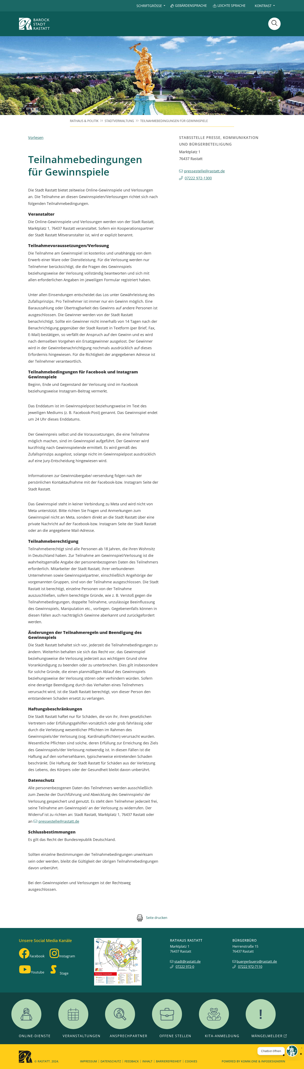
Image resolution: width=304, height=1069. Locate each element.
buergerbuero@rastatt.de (257, 961)
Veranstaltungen (82, 1036)
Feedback (131, 1061)
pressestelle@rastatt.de (58, 821)
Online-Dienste (35, 1036)
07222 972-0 (185, 966)
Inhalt (147, 1061)
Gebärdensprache (191, 5)
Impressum (88, 1061)
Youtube (37, 972)
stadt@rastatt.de (187, 961)
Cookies (191, 1061)
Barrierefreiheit (168, 1061)
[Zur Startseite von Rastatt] (34, 24)
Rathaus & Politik (84, 121)
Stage (64, 973)
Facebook (37, 956)
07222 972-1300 (198, 178)
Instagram (67, 956)
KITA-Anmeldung (222, 1036)
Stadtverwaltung (119, 121)
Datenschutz (111, 1061)
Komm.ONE (249, 1061)
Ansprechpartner (128, 1036)
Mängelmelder (267, 1036)
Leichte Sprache (231, 5)
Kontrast (263, 6)
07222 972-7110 (250, 966)
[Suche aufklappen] (274, 24)
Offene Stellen (175, 1036)
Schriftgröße (149, 6)
